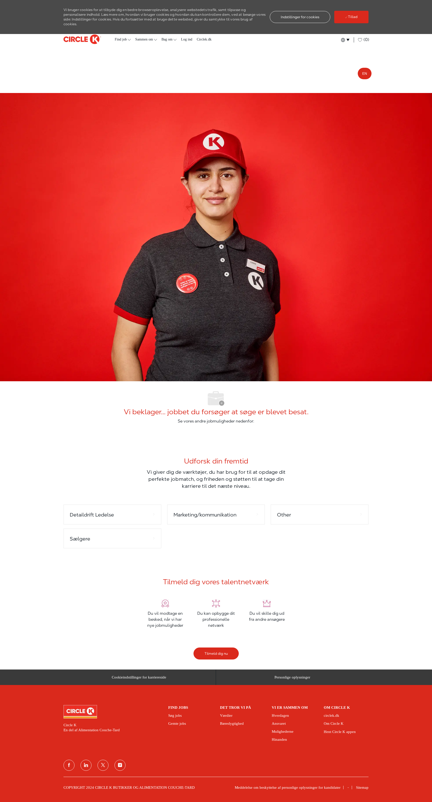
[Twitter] (103, 765)
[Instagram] (120, 765)
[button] (300, 17)
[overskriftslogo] (82, 39)
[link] (112, 711)
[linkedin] (86, 765)
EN (364, 74)
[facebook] (69, 765)
